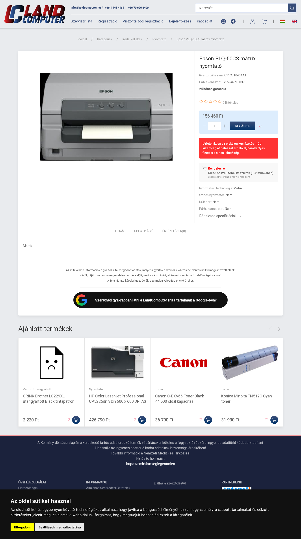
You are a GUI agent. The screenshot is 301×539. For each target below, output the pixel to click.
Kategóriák (104, 39)
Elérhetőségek (28, 488)
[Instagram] (223, 21)
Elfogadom (22, 527)
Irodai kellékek (132, 39)
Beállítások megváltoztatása (60, 527)
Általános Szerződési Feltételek (108, 488)
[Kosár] (264, 21)
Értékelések (174, 231)
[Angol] (292, 21)
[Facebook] (234, 21)
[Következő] (279, 329)
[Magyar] (282, 21)
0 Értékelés (230, 102)
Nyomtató (159, 39)
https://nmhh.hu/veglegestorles (150, 464)
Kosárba (242, 126)
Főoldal (82, 39)
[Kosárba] (76, 420)
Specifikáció (144, 231)
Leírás (120, 231)
